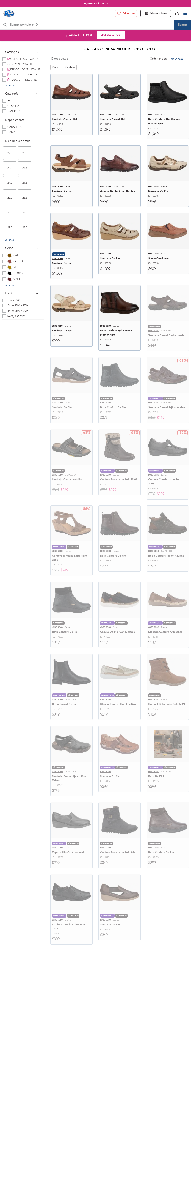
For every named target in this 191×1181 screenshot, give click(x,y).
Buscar (182, 24)
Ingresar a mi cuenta (96, 3)
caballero (70, 67)
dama (55, 67)
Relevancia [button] (176, 59)
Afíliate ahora (110, 35)
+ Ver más (8, 86)
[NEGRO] (9, 273)
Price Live (128, 13)
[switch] (9, 153)
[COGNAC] (9, 261)
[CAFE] (9, 255)
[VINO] (9, 279)
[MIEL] (9, 267)
